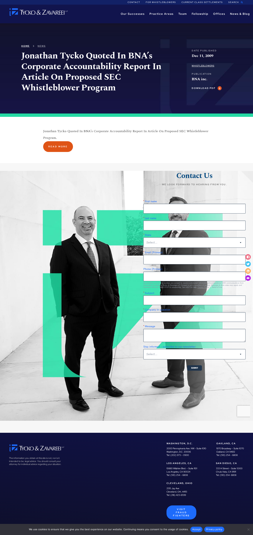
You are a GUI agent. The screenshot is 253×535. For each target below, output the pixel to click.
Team (182, 14)
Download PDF (204, 88)
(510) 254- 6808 (228, 475)
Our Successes (133, 14)
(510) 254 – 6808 (229, 455)
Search (233, 2)
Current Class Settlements (202, 2)
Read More (58, 146)
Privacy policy (214, 529)
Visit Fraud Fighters (181, 512)
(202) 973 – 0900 (179, 455)
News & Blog (240, 14)
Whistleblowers (203, 65)
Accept (196, 529)
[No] (248, 529)
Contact (134, 2)
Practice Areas (161, 14)
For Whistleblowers (161, 2)
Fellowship (200, 14)
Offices (219, 14)
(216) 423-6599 (178, 495)
